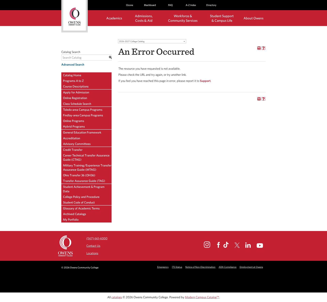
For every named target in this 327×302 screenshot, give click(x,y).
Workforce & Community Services (183, 18)
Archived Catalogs (74, 214)
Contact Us (93, 245)
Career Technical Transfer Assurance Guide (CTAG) (86, 157)
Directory (211, 5)
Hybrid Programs (74, 126)
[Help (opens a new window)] (263, 48)
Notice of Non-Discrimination (200, 266)
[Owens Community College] (74, 16)
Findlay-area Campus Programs (83, 115)
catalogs (116, 297)
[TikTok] (228, 245)
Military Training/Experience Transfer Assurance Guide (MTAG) (87, 167)
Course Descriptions (76, 86)
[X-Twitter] (240, 245)
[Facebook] (220, 245)
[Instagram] (210, 244)
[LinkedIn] (250, 245)
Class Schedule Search (77, 103)
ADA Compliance (227, 266)
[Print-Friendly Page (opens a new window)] (259, 48)
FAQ (170, 5)
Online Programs (73, 121)
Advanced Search (72, 64)
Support (205, 81)
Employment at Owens (251, 266)
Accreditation (71, 138)
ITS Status (177, 266)
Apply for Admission (76, 92)
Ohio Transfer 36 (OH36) (79, 175)
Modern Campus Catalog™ (202, 297)
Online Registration (75, 98)
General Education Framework (82, 132)
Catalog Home (72, 75)
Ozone (129, 5)
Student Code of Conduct (79, 202)
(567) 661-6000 (96, 238)
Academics (114, 18)
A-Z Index (191, 5)
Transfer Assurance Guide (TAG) (84, 181)
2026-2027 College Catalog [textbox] (132, 41)
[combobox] (152, 41)
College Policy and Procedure (81, 197)
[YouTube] (263, 245)
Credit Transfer (72, 150)
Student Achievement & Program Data (84, 189)
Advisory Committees (77, 144)
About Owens (253, 18)
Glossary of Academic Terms (81, 208)
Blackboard (150, 5)
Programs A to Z (73, 81)
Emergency (163, 266)
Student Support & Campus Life (222, 18)
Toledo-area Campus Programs (82, 109)
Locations (92, 253)
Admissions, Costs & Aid (144, 18)
